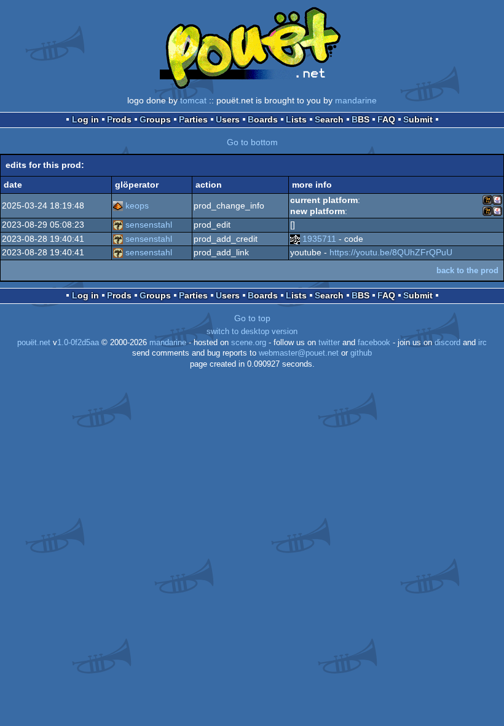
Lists (296, 119)
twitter (329, 342)
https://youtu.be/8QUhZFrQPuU (390, 252)
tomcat (193, 100)
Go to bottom (252, 142)
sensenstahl (148, 224)
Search (329, 119)
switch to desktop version (252, 331)
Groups (155, 119)
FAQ (386, 119)
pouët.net (33, 342)
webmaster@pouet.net (299, 353)
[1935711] (295, 239)
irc (482, 342)
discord (447, 342)
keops (137, 205)
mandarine (356, 100)
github (361, 353)
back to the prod (467, 270)
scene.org (248, 342)
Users (228, 119)
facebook (374, 342)
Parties (193, 119)
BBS (360, 119)
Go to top (252, 318)
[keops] (118, 205)
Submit (418, 119)
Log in (85, 119)
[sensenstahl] (118, 224)
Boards (263, 119)
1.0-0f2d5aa (78, 342)
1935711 (319, 239)
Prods (119, 119)
